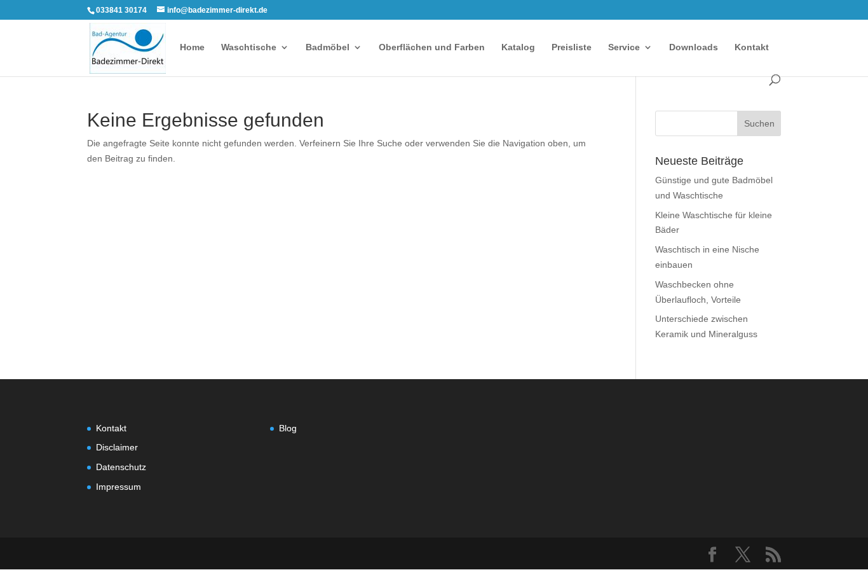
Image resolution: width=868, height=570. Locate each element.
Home (192, 47)
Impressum (118, 487)
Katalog (518, 47)
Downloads (693, 47)
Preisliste (572, 47)
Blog (288, 428)
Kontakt (752, 47)
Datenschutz (121, 467)
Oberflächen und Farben (432, 47)
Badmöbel (327, 47)
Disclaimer (117, 447)
